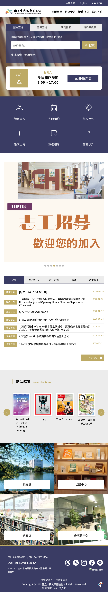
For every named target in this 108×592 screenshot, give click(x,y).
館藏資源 (56, 11)
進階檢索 (16, 55)
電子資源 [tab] (54, 280)
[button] (45, 266)
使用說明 (30, 55)
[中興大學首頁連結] (22, 11)
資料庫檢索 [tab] (90, 27)
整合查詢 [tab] (18, 27)
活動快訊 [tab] (94, 280)
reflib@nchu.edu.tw (25, 562)
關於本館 (97, 11)
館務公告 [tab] (34, 280)
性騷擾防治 (61, 579)
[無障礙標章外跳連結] (96, 569)
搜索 (89, 45)
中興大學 (70, 3)
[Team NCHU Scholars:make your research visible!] (54, 212)
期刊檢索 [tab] (66, 27)
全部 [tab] (13, 280)
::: (1, 7)
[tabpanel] (54, 318)
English (83, 3)
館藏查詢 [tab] (42, 27)
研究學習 (70, 11)
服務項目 (83, 11)
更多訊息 (92, 357)
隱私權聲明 (46, 579)
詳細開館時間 (83, 78)
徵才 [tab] (73, 280)
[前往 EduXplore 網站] (100, 583)
